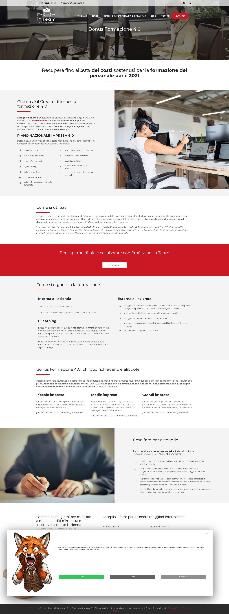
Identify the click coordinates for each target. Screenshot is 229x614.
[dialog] (110, 563)
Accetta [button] (81, 577)
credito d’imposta (41, 120)
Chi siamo (82, 16)
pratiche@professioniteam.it (145, 454)
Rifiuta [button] (132, 577)
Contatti (165, 16)
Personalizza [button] (183, 577)
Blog (153, 16)
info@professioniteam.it (73, 3)
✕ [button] (207, 533)
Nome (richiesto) (111, 526)
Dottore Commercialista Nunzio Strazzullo (125, 16)
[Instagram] (184, 3)
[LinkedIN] (190, 3)
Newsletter (180, 16)
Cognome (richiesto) (159, 526)
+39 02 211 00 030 (48, 3)
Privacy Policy (175, 608)
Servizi (95, 16)
